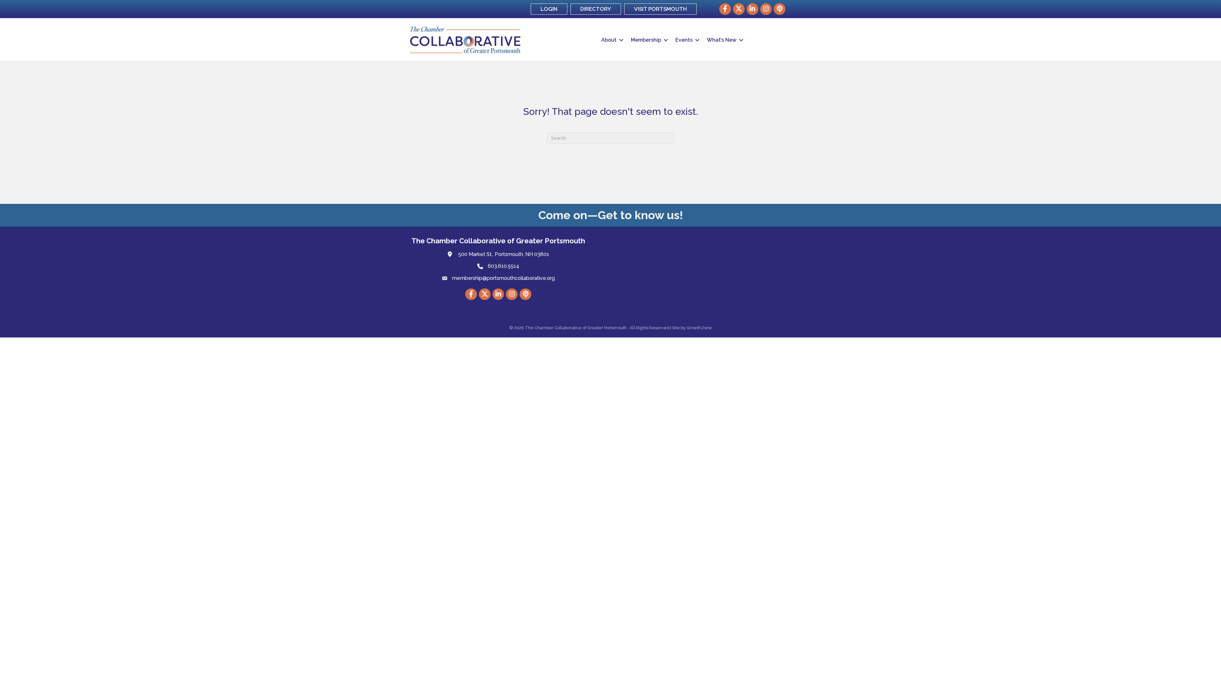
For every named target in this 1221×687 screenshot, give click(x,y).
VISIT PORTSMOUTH (660, 9)
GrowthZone (699, 327)
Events (684, 40)
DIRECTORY (595, 9)
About (609, 40)
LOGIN (549, 9)
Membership (646, 40)
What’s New (721, 40)
